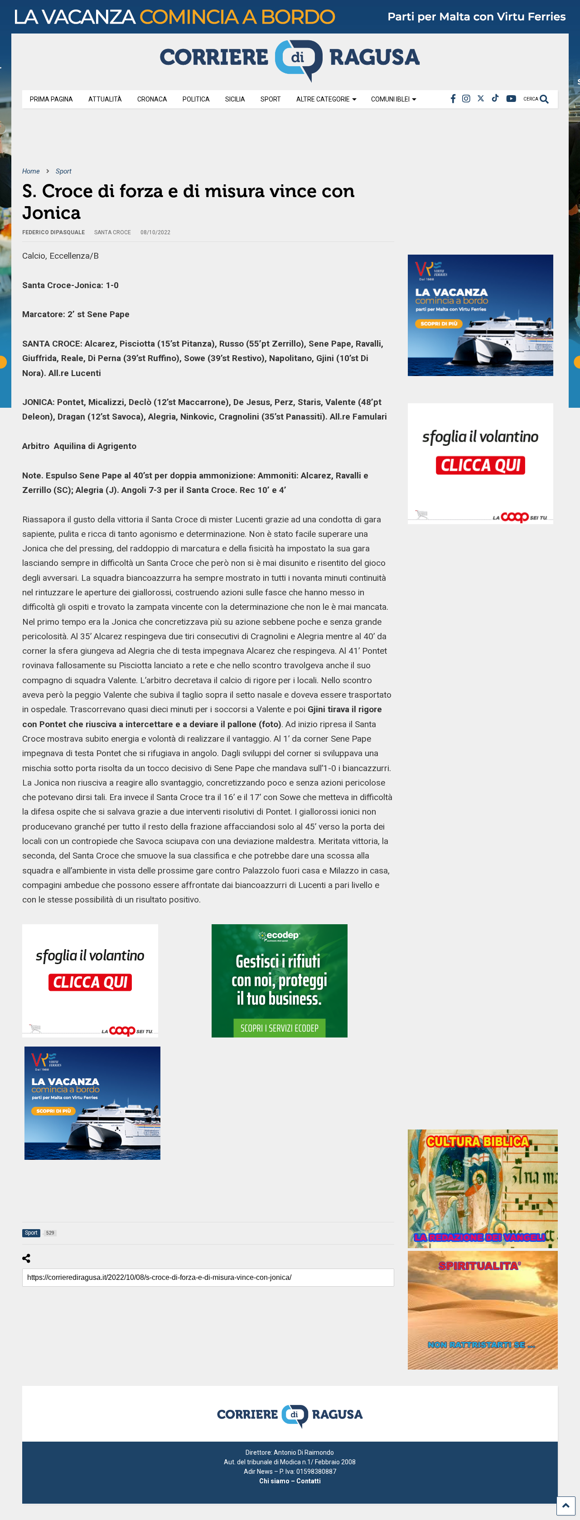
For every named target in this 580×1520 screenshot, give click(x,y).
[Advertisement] (187, 144)
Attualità (105, 99)
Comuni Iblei (390, 99)
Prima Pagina (51, 99)
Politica (196, 99)
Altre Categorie (323, 99)
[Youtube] (511, 99)
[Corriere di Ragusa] (290, 79)
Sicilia (235, 99)
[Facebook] (453, 99)
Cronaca (152, 99)
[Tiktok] (495, 99)
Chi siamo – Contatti (290, 1481)
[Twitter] (480, 99)
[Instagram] (466, 99)
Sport (271, 99)
